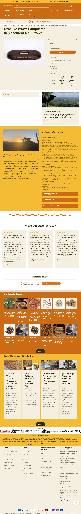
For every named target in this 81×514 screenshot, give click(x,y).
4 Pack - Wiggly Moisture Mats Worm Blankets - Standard (59, 341)
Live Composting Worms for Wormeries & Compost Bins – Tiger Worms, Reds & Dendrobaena (34, 314)
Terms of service (63, 513)
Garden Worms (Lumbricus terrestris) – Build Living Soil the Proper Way (46, 313)
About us (43, 453)
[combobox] (31, 5)
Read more (6, 94)
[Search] (49, 5)
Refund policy (46, 513)
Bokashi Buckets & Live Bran (12, 454)
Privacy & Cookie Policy (47, 475)
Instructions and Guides (29, 457)
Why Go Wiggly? (26, 465)
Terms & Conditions (46, 472)
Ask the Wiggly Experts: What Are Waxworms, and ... (12, 379)
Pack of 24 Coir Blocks (71, 338)
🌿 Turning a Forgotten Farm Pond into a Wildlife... (68, 378)
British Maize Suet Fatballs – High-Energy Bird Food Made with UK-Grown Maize (71, 313)
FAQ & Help (25, 454)
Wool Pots (7, 468)
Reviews (43, 456)
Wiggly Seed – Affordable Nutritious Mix (9, 339)
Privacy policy (54, 513)
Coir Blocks (22, 337)
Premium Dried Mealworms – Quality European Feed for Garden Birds (46, 340)
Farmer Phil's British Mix (34, 338)
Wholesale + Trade (27, 471)
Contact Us (44, 464)
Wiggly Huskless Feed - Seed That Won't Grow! (59, 312)
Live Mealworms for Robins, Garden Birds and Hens (9, 312)
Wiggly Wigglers (12, 513)
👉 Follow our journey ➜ (51, 121)
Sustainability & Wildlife (47, 461)
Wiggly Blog (25, 451)
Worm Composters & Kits (11, 451)
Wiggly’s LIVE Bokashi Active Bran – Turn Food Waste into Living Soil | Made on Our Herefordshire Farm (22, 314)
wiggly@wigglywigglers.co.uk (60, 187)
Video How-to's (26, 459)
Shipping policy (72, 513)
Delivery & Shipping (46, 467)
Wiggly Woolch (8, 462)
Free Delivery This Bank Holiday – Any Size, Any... (29, 379)
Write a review (51, 284)
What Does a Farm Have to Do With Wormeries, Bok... (49, 378)
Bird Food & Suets (9, 457)
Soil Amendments (9, 465)
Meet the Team (26, 468)
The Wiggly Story (27, 462)
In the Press (44, 459)
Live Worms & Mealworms (11, 459)
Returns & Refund (46, 470)
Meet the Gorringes (27, 473)
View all (40, 351)
